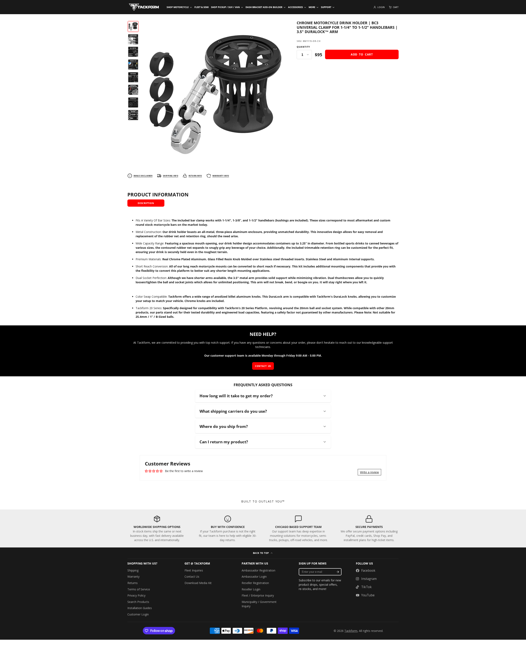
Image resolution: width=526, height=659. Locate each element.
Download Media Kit (198, 583)
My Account (379, 7)
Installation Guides (139, 608)
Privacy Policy (136, 595)
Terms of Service (138, 589)
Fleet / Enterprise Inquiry (258, 595)
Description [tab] (146, 203)
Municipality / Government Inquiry (259, 604)
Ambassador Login (254, 576)
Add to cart (362, 54)
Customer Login (138, 614)
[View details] (157, 528)
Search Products (138, 602)
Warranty (133, 576)
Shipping (132, 570)
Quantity (303, 46)
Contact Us (192, 576)
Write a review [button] (369, 472)
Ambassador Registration (258, 570)
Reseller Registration (255, 583)
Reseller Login (251, 589)
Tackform (350, 631)
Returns (132, 583)
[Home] (143, 7)
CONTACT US (263, 366)
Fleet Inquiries (194, 570)
